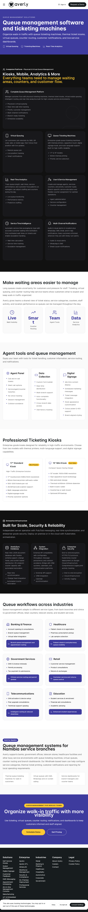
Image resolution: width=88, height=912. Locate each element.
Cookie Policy (74, 864)
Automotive (40, 875)
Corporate (40, 878)
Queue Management (8, 867)
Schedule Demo (33, 832)
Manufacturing (8, 894)
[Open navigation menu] (4, 4)
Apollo (21, 861)
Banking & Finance (40, 865)
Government (40, 881)
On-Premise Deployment (24, 881)
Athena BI (23, 867)
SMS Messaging (9, 879)
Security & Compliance (24, 876)
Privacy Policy (74, 861)
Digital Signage (8, 871)
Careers (55, 864)
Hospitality (40, 872)
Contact (55, 867)
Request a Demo (77, 4)
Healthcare (40, 869)
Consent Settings (77, 905)
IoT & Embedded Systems (9, 898)
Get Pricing (57, 832)
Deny (53, 905)
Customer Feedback (7, 875)
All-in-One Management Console (8, 889)
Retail (38, 861)
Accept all (63, 905)
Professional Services (24, 886)
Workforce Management (24, 871)
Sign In (63, 4)
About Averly (57, 861)
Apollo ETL (23, 864)
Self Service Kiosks (7, 862)
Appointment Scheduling (8, 883)
